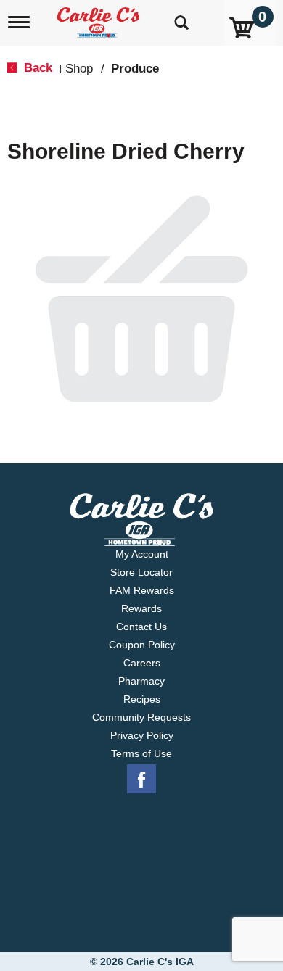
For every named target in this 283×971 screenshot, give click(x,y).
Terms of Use (141, 753)
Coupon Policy (142, 644)
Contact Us (141, 626)
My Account (141, 554)
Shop (79, 68)
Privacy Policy (141, 735)
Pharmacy (141, 681)
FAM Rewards (142, 590)
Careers (141, 663)
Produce (135, 68)
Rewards (141, 608)
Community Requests (141, 717)
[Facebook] (141, 779)
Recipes (141, 699)
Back (36, 68)
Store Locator (141, 572)
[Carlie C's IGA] (100, 18)
